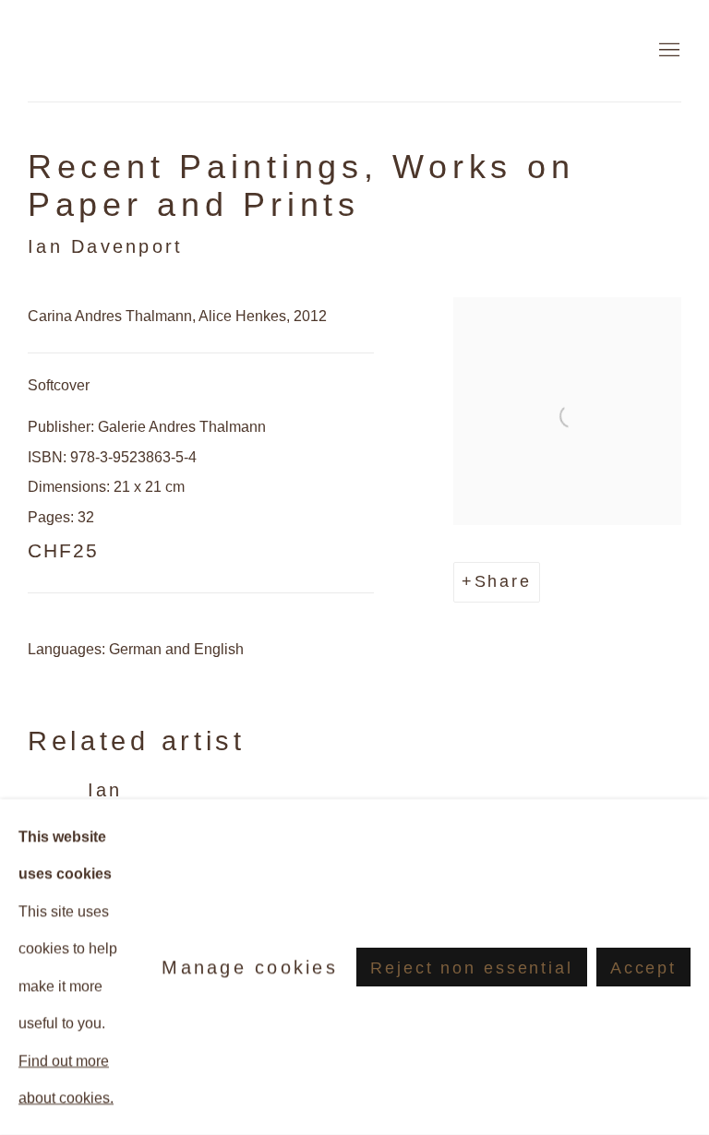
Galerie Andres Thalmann (138, 51)
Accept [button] (643, 968)
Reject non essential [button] (471, 968)
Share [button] (503, 581)
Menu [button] (667, 51)
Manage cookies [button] (250, 967)
